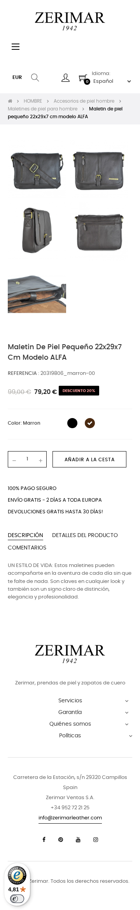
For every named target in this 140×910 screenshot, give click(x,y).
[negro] (72, 423)
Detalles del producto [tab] (85, 535)
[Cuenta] (65, 77)
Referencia (23, 373)
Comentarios (27, 548)
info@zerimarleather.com (70, 818)
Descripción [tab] (25, 535)
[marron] (90, 423)
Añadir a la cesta (90, 459)
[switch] (17, 898)
